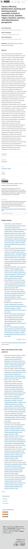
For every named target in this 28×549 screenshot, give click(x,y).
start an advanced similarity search (17, 342)
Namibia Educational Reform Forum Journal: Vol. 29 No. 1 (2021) (15, 310)
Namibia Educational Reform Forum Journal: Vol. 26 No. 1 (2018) (15, 298)
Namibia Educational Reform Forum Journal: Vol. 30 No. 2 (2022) (15, 419)
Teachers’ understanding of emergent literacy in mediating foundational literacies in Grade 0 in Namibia (15, 306)
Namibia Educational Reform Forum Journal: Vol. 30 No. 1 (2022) (15, 323)
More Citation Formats (8, 213)
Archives (8, 2)
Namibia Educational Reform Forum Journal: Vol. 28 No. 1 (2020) (15, 334)
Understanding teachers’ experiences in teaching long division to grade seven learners (15, 252)
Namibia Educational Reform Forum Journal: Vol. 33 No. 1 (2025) (15, 244)
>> (4, 491)
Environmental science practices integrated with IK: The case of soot (14, 283)
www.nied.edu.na (7, 532)
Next (24, 339)
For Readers (5, 498)
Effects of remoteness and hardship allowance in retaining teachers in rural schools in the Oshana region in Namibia (14, 428)
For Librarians (5, 503)
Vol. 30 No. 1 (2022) (16, 2)
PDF (5, 154)
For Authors (5, 501)
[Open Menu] (1, 1)
